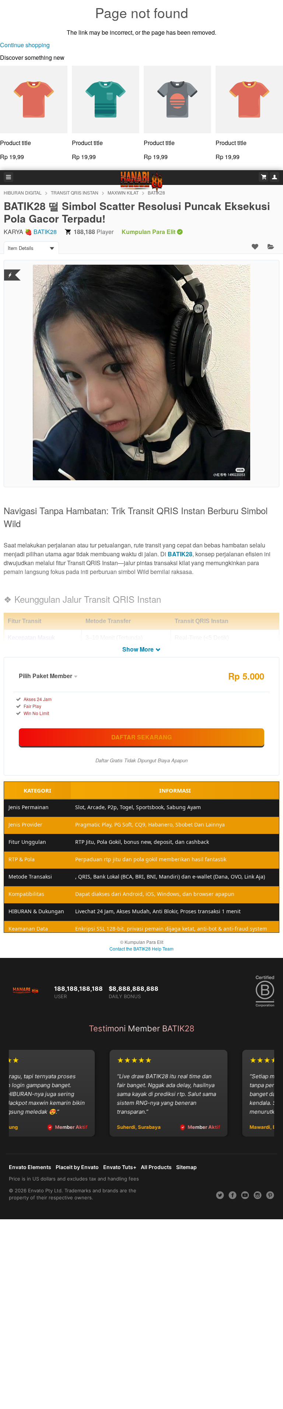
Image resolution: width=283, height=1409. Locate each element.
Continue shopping (25, 45)
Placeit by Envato (77, 1167)
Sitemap (186, 1167)
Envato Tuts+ (119, 1167)
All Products (156, 1167)
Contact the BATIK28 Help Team (141, 948)
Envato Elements (30, 1167)
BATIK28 (45, 231)
